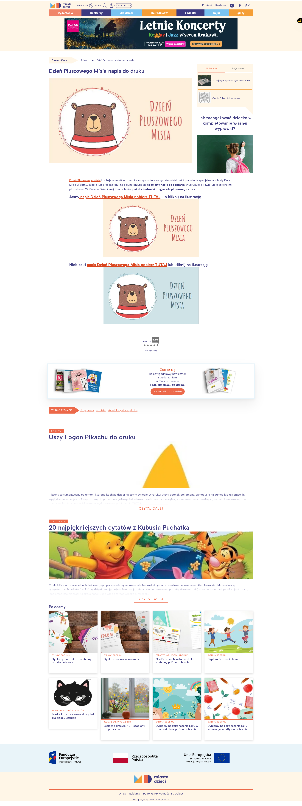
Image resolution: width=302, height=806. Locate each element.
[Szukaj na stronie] (101, 5)
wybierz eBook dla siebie (168, 391)
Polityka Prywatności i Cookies (163, 793)
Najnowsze (238, 68)
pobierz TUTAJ (119, 196)
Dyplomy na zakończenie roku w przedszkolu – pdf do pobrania (177, 727)
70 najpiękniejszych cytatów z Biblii (231, 80)
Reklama (220, 5)
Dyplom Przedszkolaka (223, 659)
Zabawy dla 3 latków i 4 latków (68, 710)
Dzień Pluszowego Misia (85, 180)
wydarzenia (65, 13)
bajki (216, 13)
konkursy (96, 13)
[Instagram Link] (232, 5)
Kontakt (207, 5)
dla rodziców (159, 13)
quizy (240, 13)
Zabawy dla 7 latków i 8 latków (172, 655)
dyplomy (88, 410)
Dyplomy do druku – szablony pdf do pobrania (71, 660)
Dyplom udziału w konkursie (122, 659)
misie (102, 410)
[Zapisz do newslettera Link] (247, 5)
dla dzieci (126, 13)
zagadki (190, 13)
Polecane (211, 68)
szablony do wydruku (123, 410)
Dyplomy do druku (61, 655)
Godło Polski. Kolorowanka (226, 98)
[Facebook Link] (240, 5)
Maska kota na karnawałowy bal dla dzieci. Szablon (73, 716)
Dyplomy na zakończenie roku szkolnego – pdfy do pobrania (227, 727)
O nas (122, 793)
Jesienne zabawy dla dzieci (117, 722)
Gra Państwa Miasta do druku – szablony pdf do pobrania (176, 660)
